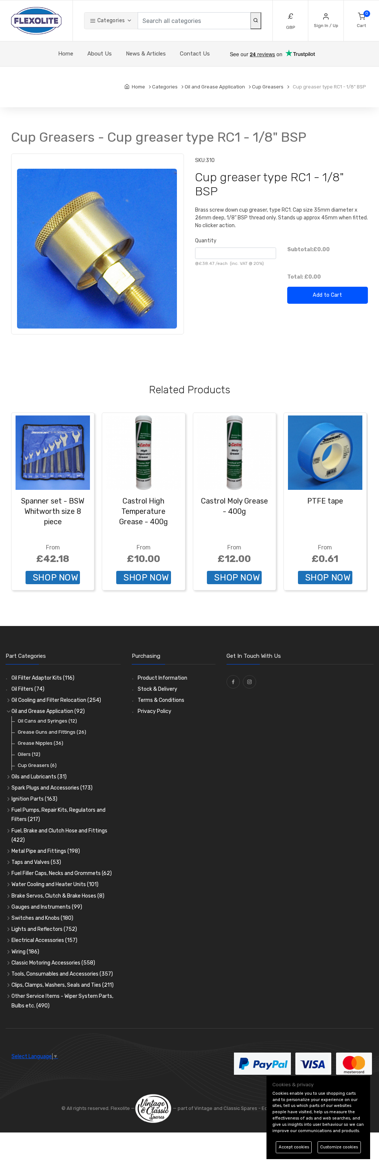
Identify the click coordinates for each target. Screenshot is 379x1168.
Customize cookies (339, 1147)
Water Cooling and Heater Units (54, 884)
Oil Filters (27, 689)
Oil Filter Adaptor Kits (42, 678)
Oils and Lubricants (39, 777)
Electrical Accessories (44, 940)
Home (65, 53)
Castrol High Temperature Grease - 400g (143, 511)
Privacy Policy (154, 711)
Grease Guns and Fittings (52, 732)
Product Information (162, 678)
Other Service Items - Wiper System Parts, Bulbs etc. (62, 1001)
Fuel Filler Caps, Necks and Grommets (61, 873)
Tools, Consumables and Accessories (62, 974)
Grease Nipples (40, 743)
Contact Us (195, 53)
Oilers (29, 754)
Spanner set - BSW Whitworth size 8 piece (52, 511)
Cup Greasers (37, 765)
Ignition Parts (34, 799)
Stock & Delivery (157, 689)
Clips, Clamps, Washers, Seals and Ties (62, 985)
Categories (110, 20)
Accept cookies (294, 1147)
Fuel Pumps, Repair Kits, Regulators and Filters (58, 814)
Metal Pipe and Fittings (45, 851)
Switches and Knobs (42, 918)
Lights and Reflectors (44, 929)
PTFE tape (325, 501)
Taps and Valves (36, 862)
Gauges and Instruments (46, 907)
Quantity (206, 241)
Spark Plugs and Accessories (52, 788)
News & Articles (146, 53)
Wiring (25, 952)
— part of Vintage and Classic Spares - (217, 1108)
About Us (99, 53)
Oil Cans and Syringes (47, 721)
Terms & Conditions (161, 700)
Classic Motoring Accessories (53, 963)
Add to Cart (327, 295)
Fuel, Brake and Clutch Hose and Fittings (59, 835)
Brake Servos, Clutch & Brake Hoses (57, 896)
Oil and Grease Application (48, 711)
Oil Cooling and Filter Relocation (56, 700)
